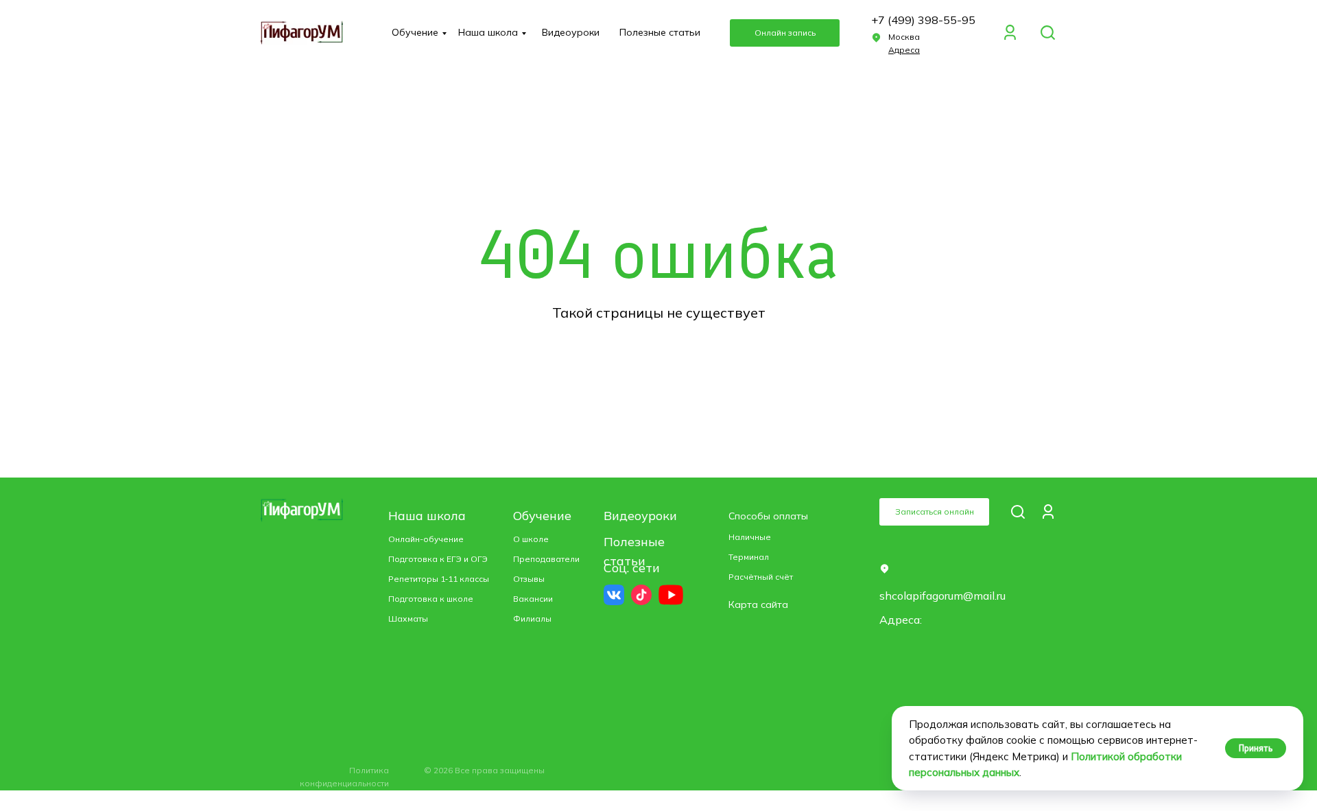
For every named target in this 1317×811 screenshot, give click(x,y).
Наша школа (488, 32)
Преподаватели (546, 559)
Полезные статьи (659, 32)
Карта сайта (758, 604)
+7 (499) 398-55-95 (923, 20)
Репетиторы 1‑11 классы (438, 579)
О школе (531, 539)
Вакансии (533, 598)
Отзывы (529, 579)
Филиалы (532, 618)
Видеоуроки (571, 32)
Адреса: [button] (900, 619)
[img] (1047, 32)
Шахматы (408, 618)
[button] (785, 33)
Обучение (415, 32)
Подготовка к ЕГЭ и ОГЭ (438, 559)
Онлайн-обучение (426, 539)
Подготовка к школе (430, 598)
